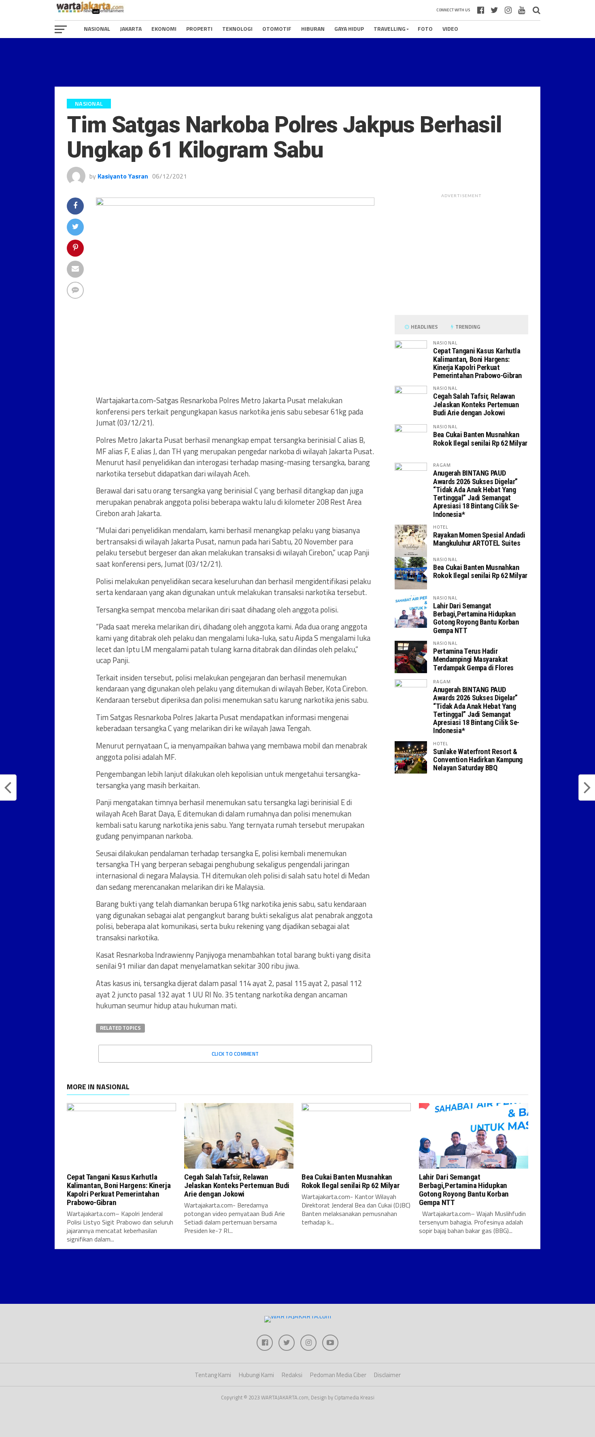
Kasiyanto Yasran (123, 176)
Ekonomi (163, 28)
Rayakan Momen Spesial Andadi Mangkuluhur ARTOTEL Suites (479, 539)
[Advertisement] (297, 62)
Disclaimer (387, 1375)
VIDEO (450, 28)
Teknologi (237, 28)
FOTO (425, 28)
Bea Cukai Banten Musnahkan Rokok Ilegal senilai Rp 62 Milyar (480, 438)
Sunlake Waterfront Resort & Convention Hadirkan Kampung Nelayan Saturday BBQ (478, 759)
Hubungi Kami (256, 1375)
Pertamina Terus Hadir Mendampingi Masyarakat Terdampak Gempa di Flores (473, 659)
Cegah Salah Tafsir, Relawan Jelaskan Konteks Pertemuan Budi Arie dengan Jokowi (475, 404)
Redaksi (292, 1375)
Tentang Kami (213, 1375)
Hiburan (313, 28)
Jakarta (131, 28)
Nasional (97, 28)
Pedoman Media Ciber (338, 1375)
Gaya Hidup (349, 28)
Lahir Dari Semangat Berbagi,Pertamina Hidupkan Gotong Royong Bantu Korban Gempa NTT (475, 618)
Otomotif (276, 28)
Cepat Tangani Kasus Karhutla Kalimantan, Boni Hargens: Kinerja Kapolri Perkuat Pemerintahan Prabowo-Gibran (477, 363)
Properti (199, 28)
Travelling (390, 28)
